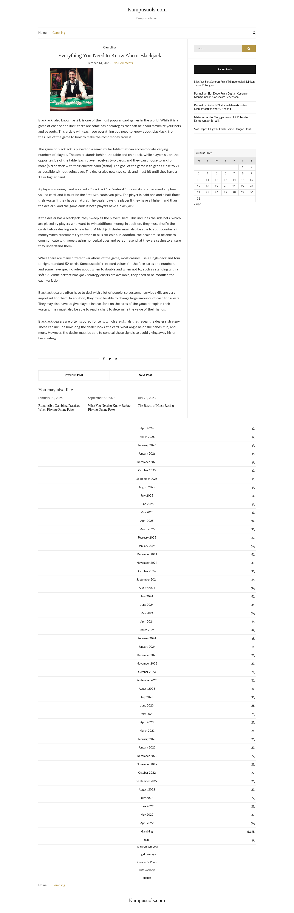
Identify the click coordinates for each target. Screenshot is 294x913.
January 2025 (147, 546)
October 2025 (147, 470)
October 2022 (147, 773)
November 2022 (147, 764)
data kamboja (147, 870)
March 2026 (147, 437)
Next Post (145, 375)
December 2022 (147, 756)
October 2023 (147, 672)
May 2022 (147, 815)
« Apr (197, 204)
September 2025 (147, 479)
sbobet (147, 878)
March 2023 (147, 731)
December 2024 (147, 554)
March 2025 (147, 529)
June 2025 (147, 504)
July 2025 (147, 495)
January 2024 (147, 647)
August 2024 (147, 588)
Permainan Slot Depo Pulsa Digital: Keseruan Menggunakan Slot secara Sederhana (221, 95)
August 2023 (147, 689)
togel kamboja (147, 854)
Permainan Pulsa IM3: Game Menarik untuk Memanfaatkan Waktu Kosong (220, 107)
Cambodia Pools (147, 862)
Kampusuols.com (147, 9)
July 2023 (147, 697)
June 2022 (147, 806)
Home (42, 32)
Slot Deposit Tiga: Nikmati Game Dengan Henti (223, 129)
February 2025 (147, 537)
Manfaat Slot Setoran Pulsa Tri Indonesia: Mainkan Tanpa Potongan (224, 84)
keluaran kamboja (147, 846)
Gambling (59, 32)
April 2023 (147, 722)
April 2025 (147, 521)
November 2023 (147, 663)
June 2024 (147, 605)
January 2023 (147, 747)
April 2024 (147, 621)
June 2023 (147, 705)
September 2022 (147, 781)
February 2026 (147, 445)
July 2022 (147, 798)
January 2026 (147, 453)
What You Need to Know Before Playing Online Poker (109, 407)
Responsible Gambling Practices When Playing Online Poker (59, 407)
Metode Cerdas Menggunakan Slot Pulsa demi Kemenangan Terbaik (222, 119)
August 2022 (147, 789)
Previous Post (74, 375)
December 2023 (147, 655)
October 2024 (147, 571)
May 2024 (147, 613)
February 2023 (147, 739)
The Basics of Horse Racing (156, 405)
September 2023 (147, 680)
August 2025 (147, 487)
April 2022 (147, 823)
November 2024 (147, 563)
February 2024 (147, 638)
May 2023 (147, 714)
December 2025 (147, 462)
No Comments (123, 63)
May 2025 (147, 512)
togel (147, 840)
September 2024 (147, 579)
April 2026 (147, 428)
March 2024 (147, 630)
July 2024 (147, 596)
